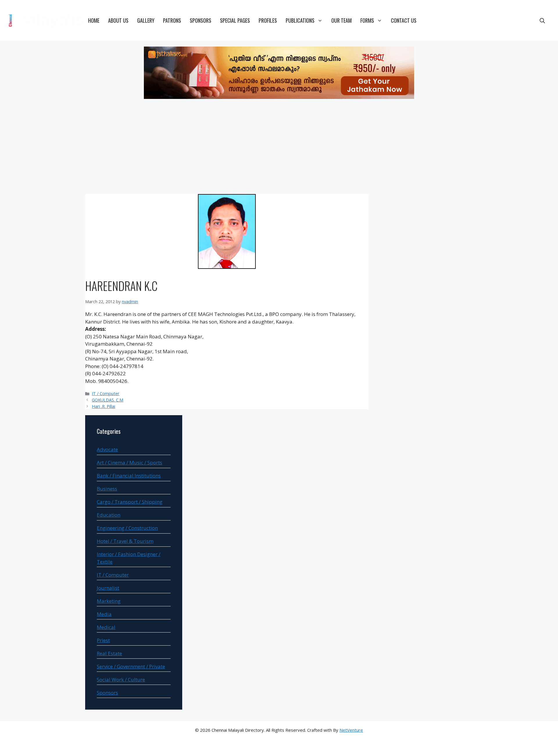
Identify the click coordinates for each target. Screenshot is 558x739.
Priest (103, 640)
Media (104, 614)
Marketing (109, 601)
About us (118, 20)
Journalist (108, 588)
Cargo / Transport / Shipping (129, 501)
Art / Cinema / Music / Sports (129, 462)
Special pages (235, 20)
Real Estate (109, 653)
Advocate (107, 449)
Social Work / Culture (121, 679)
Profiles (268, 20)
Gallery (145, 20)
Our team (341, 20)
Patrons (172, 20)
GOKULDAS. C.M (107, 400)
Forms (367, 20)
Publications (300, 20)
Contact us (403, 20)
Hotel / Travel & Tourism (125, 541)
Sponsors (200, 20)
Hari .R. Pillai (103, 406)
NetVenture (351, 730)
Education (108, 514)
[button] (542, 20)
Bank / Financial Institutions (129, 475)
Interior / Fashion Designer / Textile (128, 558)
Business (107, 488)
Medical (106, 627)
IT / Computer (105, 393)
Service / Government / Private (131, 666)
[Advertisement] (279, 147)
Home (93, 20)
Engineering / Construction (127, 528)
